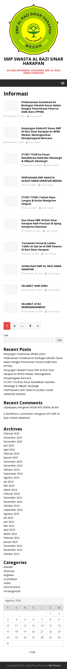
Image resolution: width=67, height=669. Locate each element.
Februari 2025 (11, 453)
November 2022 (13, 549)
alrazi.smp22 (36, 116)
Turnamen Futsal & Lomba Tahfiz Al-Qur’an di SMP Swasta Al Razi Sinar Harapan (41, 246)
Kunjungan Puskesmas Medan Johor (25, 354)
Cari (6, 335)
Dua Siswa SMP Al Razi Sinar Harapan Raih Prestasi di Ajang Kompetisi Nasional (41, 223)
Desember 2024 (13, 461)
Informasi (9, 571)
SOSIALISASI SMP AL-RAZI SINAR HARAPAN (41, 267)
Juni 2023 (9, 521)
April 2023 (9, 529)
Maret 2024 (10, 489)
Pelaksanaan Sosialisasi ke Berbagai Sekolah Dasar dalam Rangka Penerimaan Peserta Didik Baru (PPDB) (41, 107)
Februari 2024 (11, 493)
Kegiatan (9, 575)
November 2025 (13, 441)
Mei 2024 (9, 485)
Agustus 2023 (11, 513)
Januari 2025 (11, 457)
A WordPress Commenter (18, 413)
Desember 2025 (13, 437)
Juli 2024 (8, 481)
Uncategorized (12, 591)
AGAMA (8, 567)
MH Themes (55, 665)
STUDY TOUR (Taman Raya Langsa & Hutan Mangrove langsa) (38, 200)
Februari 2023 (11, 537)
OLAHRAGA (10, 579)
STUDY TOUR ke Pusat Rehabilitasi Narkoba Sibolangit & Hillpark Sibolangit (41, 158)
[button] (62, 82)
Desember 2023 (13, 497)
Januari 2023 (11, 542)
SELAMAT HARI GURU (34, 285)
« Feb (32, 652)
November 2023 (13, 501)
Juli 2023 (8, 517)
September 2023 (13, 509)
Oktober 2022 (11, 554)
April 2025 (9, 449)
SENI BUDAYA (12, 587)
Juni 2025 (9, 445)
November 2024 (13, 465)
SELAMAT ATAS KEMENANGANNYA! (33, 305)
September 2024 (13, 473)
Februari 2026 (11, 433)
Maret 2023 (10, 533)
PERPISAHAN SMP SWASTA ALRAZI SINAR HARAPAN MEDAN (41, 179)
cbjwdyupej (10, 407)
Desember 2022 (13, 545)
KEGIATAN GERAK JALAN (44, 407)
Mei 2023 (9, 525)
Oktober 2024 (11, 469)
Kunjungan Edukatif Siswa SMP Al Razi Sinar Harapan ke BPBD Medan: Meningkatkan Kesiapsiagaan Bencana (41, 133)
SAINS (7, 583)
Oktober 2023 (11, 505)
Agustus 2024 (11, 477)
